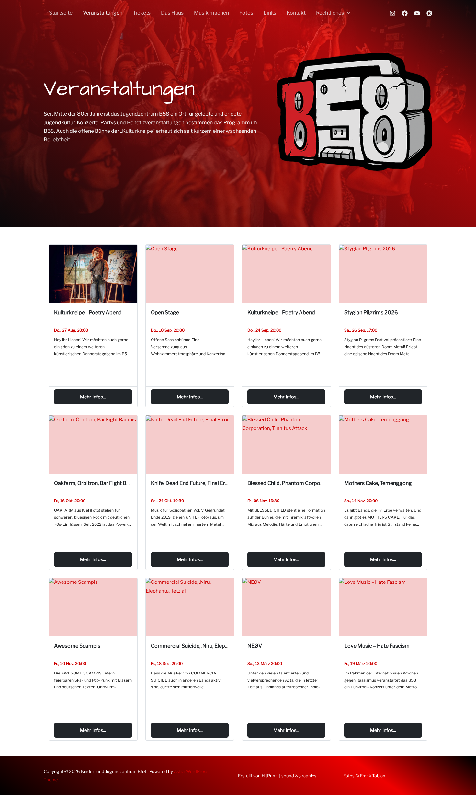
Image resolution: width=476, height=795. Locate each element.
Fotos (246, 13)
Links (270, 13)
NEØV (254, 646)
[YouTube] (417, 13)
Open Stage (165, 312)
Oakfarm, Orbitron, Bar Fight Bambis (97, 483)
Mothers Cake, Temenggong (378, 483)
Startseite (61, 13)
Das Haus (172, 13)
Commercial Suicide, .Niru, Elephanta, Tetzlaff (205, 646)
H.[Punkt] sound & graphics (289, 775)
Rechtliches (330, 13)
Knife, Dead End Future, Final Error (191, 483)
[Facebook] (405, 13)
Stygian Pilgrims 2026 (371, 312)
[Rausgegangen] (429, 13)
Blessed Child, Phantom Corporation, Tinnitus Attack (310, 483)
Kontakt (296, 13)
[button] (347, 13)
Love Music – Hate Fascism (377, 646)
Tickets (142, 13)
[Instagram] (392, 13)
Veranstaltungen (102, 13)
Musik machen (211, 13)
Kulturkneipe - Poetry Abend (88, 312)
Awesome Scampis (77, 646)
